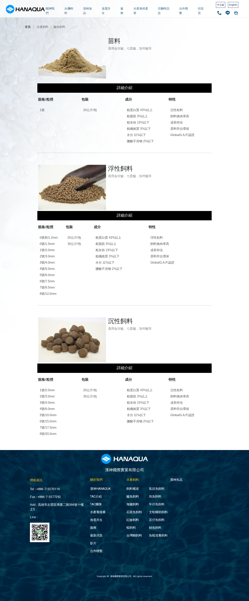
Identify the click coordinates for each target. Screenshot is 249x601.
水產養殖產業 (140, 11)
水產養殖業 (98, 512)
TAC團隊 (96, 504)
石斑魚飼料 (134, 512)
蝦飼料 (131, 528)
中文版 (220, 5)
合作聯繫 (183, 11)
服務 (121, 11)
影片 (93, 543)
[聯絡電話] (219, 13)
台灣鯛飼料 (134, 535)
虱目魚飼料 (157, 489)
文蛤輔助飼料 (158, 512)
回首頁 (201, 11)
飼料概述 (132, 489)
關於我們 (50, 11)
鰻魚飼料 (155, 528)
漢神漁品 (87, 11)
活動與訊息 (163, 11)
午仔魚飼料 (157, 504)
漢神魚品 (176, 480)
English (233, 5)
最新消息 (96, 535)
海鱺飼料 (132, 504)
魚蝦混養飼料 (158, 535)
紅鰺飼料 (132, 520)
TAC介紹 (96, 496)
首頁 (28, 27)
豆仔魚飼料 (157, 520)
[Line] (228, 13)
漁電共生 (106, 11)
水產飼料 (68, 11)
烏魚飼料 (155, 496)
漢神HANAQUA (100, 489)
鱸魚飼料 (132, 496)
